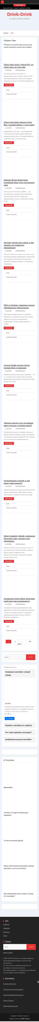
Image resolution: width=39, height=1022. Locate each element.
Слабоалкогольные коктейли (18, 739)
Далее (19, 644)
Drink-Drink (19, 14)
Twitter (5, 936)
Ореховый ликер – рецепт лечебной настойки (16, 8)
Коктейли (8, 703)
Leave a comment (11, 94)
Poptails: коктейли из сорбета (18, 725)
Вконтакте (6, 932)
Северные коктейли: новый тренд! (17, 673)
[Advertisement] (19, 1001)
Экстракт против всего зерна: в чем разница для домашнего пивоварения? (19, 245)
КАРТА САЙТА (8, 952)
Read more (8, 85)
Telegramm (6, 928)
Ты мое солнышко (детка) (13, 840)
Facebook (6, 924)
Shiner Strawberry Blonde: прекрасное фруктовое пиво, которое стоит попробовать (19, 538)
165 (30, 641)
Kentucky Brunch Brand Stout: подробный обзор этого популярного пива (19, 182)
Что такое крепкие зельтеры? (18, 732)
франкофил (8, 787)
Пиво (7, 90)
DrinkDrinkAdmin (20, 70)
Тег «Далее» (9, 718)
